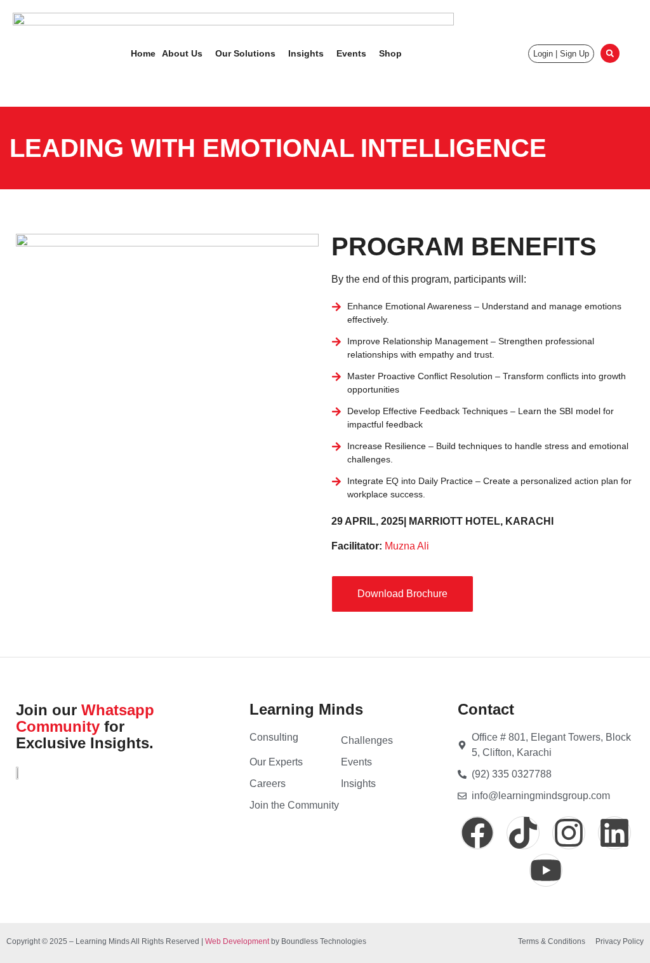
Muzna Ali (407, 546)
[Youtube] (545, 870)
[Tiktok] (523, 832)
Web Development (237, 941)
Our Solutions (245, 53)
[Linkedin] (614, 832)
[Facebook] (477, 832)
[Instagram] (568, 832)
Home (143, 53)
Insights (306, 53)
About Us (182, 53)
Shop (390, 53)
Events (351, 53)
